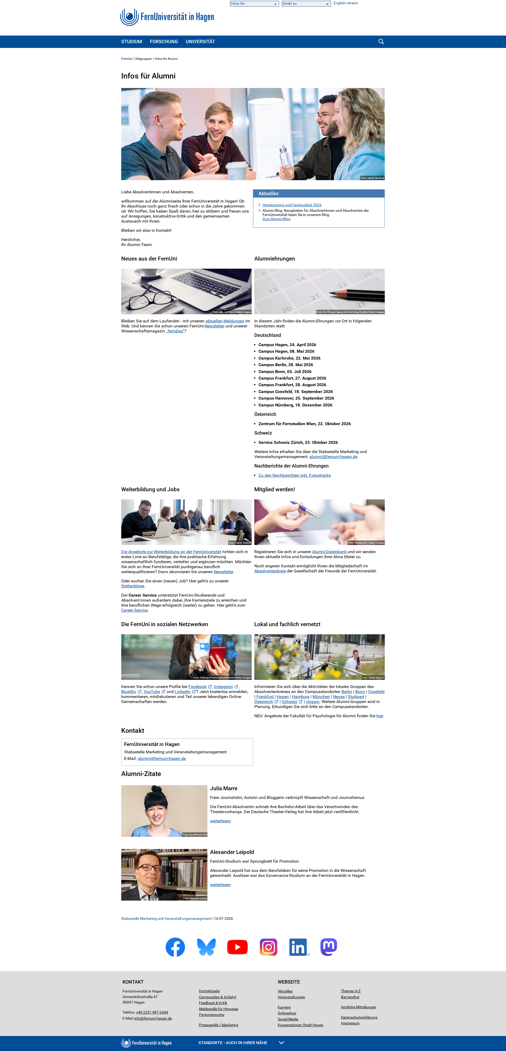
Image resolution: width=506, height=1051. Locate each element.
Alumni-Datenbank (330, 551)
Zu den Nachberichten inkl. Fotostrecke (295, 475)
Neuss (339, 696)
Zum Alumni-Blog (276, 219)
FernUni (126, 59)
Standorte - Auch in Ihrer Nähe (233, 1042)
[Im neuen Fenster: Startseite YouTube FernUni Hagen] (237, 956)
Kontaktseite (209, 991)
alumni (315, 456)
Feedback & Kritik (213, 1003)
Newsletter (214, 325)
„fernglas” (175, 330)
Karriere (284, 1007)
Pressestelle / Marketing (218, 1025)
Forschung (164, 41)
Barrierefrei (350, 997)
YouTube (152, 691)
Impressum (350, 1023)
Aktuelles (285, 991)
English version (346, 3)
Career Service (134, 610)
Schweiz (289, 701)
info (137, 1018)
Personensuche (211, 1015)
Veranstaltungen (291, 997)
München (321, 696)
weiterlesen (220, 820)
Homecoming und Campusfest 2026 (292, 205)
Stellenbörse (132, 585)
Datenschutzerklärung (359, 1017)
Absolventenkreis (270, 570)
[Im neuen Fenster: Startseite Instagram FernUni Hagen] (268, 956)
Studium (131, 41)
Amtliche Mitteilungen (358, 1007)
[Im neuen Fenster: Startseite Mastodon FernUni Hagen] (330, 956)
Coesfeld (376, 691)
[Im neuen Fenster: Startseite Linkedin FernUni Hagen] (299, 956)
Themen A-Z (351, 991)
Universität (200, 41)
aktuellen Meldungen (225, 320)
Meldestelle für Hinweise (218, 1009)
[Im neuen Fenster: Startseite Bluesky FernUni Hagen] (206, 956)
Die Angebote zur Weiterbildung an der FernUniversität (171, 551)
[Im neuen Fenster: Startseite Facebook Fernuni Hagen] (175, 956)
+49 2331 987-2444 (152, 1012)
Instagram (223, 686)
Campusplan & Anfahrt (217, 997)
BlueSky (128, 691)
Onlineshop (287, 1013)
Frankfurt (265, 696)
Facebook (197, 686)
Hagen (283, 696)
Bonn (360, 691)
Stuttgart (356, 696)
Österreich (263, 701)
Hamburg (300, 696)
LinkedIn (183, 691)
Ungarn (312, 701)
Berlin (347, 691)
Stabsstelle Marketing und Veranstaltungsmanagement (166, 918)
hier (379, 715)
